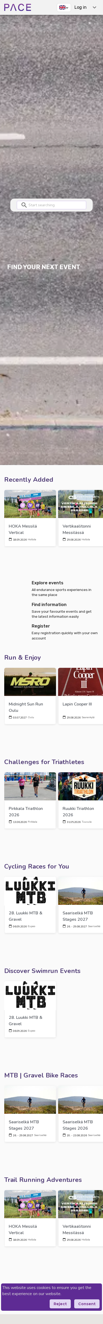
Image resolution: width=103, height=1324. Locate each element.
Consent (87, 1303)
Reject (60, 1303)
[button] (64, 7)
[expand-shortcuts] (94, 7)
